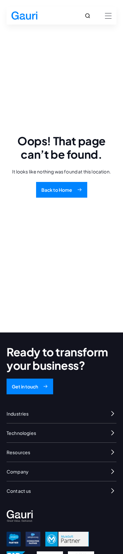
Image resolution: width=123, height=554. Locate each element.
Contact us (19, 491)
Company (18, 471)
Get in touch (25, 386)
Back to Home (56, 190)
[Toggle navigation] (106, 15)
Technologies (21, 433)
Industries (18, 414)
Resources (18, 452)
